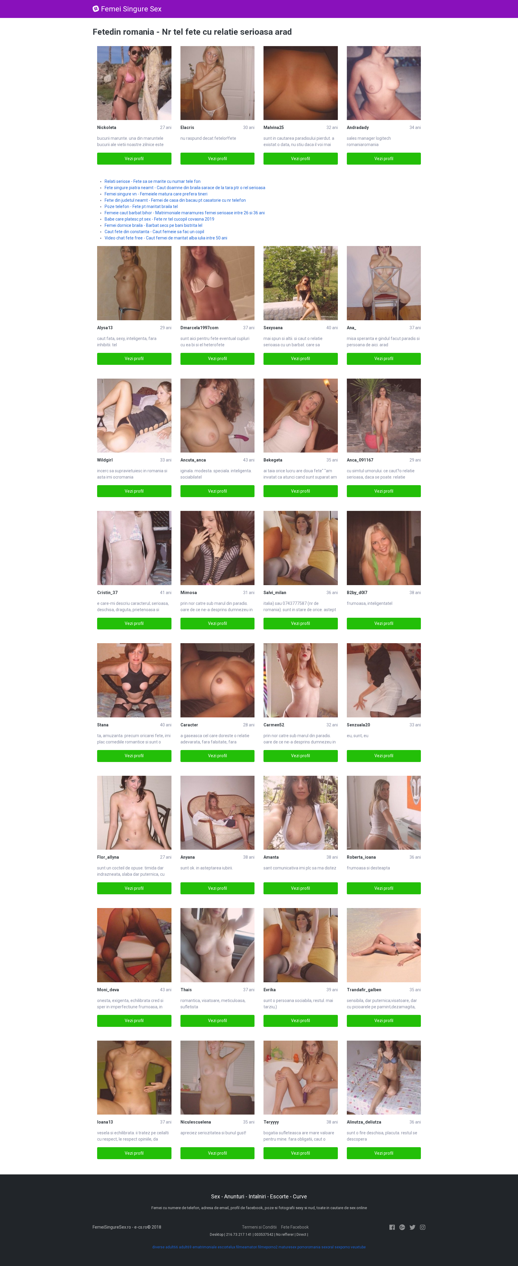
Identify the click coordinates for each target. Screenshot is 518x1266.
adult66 (171, 1247)
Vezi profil (134, 158)
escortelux (226, 1247)
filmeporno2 (268, 1247)
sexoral (327, 1247)
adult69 (185, 1247)
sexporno (342, 1247)
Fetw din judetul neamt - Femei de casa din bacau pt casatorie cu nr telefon (175, 200)
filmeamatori (246, 1247)
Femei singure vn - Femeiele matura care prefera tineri (156, 194)
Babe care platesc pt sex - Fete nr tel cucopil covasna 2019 (159, 219)
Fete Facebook (295, 1227)
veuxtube (358, 1247)
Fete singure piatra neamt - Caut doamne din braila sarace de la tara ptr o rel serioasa (185, 187)
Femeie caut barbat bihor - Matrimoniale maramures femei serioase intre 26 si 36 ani (185, 212)
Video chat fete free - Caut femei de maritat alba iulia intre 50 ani (166, 238)
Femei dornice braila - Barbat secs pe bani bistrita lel (153, 225)
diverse (158, 1247)
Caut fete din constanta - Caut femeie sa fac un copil (154, 231)
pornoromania (308, 1247)
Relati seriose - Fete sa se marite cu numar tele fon (153, 181)
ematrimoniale (204, 1247)
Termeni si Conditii (259, 1227)
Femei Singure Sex (131, 9)
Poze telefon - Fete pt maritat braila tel (141, 206)
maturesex (287, 1247)
